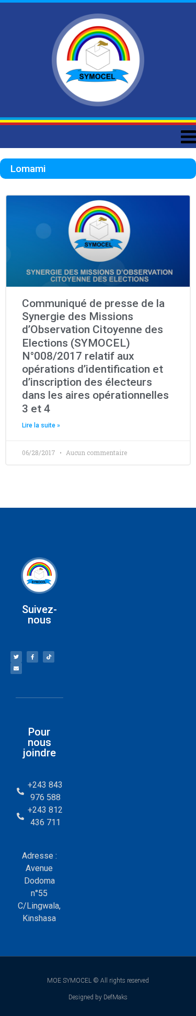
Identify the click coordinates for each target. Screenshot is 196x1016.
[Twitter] (16, 657)
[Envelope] (16, 668)
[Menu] (98, 136)
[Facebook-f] (32, 657)
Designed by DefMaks (98, 997)
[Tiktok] (48, 657)
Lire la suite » (41, 425)
